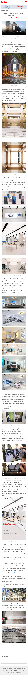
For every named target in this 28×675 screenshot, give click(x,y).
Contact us (19, 668)
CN (23, 1)
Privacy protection (13, 668)
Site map (23, 668)
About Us (3, 654)
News (7, 10)
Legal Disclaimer (6, 668)
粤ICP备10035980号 (8, 672)
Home (3, 10)
